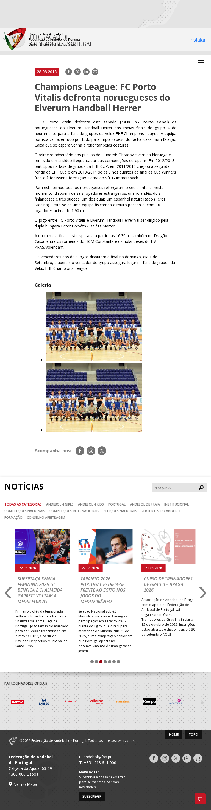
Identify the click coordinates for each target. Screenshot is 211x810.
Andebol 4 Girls (60, 504)
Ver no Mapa (25, 784)
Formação (13, 517)
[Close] (4, 39)
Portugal (117, 504)
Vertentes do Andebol (161, 511)
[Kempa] (131, 702)
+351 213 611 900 (100, 762)
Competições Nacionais (24, 511)
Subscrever (91, 796)
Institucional (176, 504)
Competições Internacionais (74, 511)
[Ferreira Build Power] (104, 702)
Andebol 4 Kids (91, 504)
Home (174, 734)
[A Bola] (52, 702)
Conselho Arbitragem (46, 517)
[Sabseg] (25, 702)
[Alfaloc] (78, 702)
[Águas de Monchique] (157, 702)
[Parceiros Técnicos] (184, 702)
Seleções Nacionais (120, 511)
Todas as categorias (23, 504)
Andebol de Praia (145, 504)
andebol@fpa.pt (98, 756)
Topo (193, 734)
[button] (200, 798)
